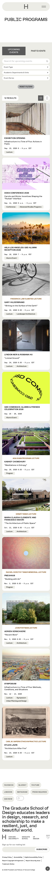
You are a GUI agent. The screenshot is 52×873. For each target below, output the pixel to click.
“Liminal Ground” (18, 356)
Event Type (8, 67)
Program (9, 473)
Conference (10, 207)
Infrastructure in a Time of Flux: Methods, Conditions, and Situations (22, 687)
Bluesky (22, 785)
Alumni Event (11, 258)
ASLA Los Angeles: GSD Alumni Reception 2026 (20, 248)
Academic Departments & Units (16, 73)
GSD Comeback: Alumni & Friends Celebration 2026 (22, 408)
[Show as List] (47, 98)
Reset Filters (26, 87)
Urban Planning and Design (16, 701)
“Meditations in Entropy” (15, 463)
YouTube (35, 785)
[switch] (20, 798)
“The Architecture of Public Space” (20, 520)
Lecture (9, 152)
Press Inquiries (39, 792)
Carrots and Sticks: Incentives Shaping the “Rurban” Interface (23, 196)
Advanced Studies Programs (30, 207)
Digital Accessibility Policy (33, 857)
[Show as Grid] (40, 98)
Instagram (22, 792)
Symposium (21, 698)
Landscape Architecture (26, 314)
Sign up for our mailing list (13, 845)
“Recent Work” (15, 633)
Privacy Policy (7, 857)
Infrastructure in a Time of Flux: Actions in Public (23, 141)
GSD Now (8, 799)
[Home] (20, 837)
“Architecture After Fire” (15, 747)
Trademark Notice (8, 864)
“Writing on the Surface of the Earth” (20, 304)
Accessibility (18, 857)
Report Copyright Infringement (12, 860)
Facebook (9, 785)
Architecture (21, 366)
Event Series (9, 78)
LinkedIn (8, 792)
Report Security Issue (33, 860)
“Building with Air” (12, 577)
